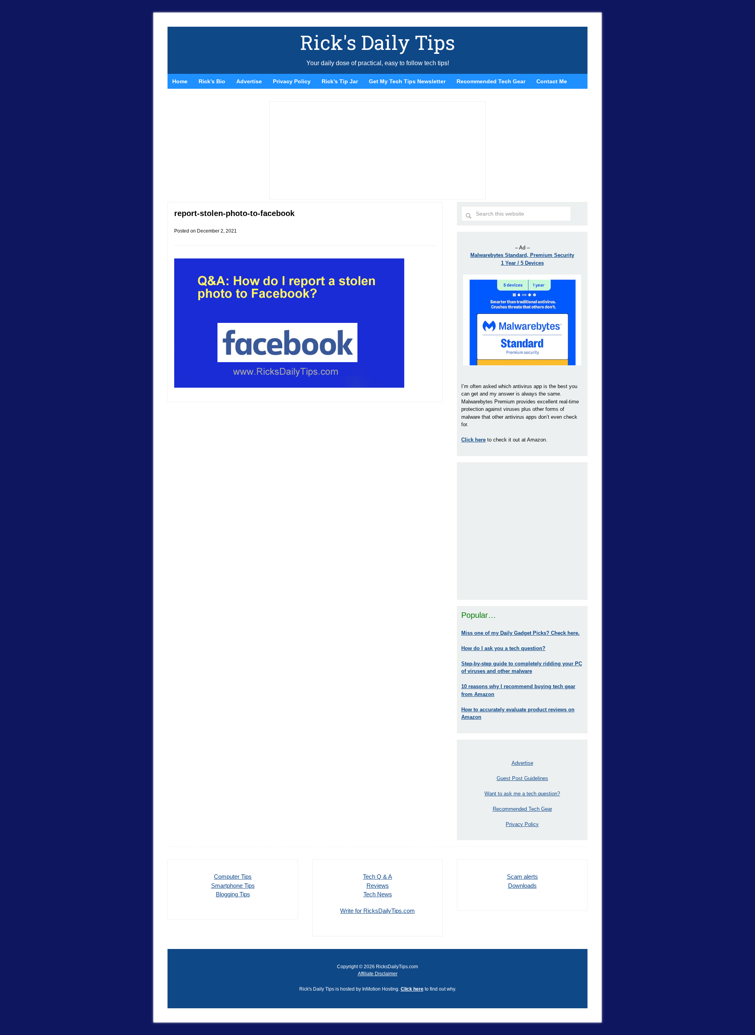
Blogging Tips (233, 894)
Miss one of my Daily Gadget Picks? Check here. (520, 633)
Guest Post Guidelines (522, 778)
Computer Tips (233, 876)
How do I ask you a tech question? (503, 648)
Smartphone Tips (233, 885)
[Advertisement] (522, 531)
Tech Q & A (377, 876)
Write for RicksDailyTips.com (377, 910)
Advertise (522, 763)
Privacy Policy (522, 824)
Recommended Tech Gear (522, 809)
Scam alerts (522, 876)
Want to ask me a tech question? (522, 794)
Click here (412, 989)
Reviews (377, 885)
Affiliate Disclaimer (378, 973)
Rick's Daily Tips (377, 42)
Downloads (522, 885)
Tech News (377, 894)
